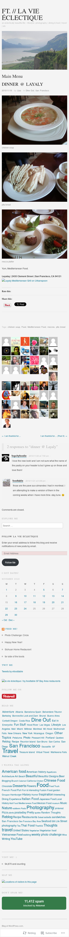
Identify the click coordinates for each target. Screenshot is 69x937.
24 (25, 608)
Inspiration (46, 794)
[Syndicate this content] (3, 628)
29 (6, 614)
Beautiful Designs (48, 776)
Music (63, 803)
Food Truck (54, 786)
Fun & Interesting (30, 790)
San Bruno (42, 741)
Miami (20, 728)
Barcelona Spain (32, 711)
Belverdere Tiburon (52, 711)
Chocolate (7, 786)
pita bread (60, 326)
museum (56, 803)
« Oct (4, 619)
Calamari (22, 780)
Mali (13, 728)
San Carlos (54, 741)
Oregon (49, 733)
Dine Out (30, 90)
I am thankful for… (11, 435)
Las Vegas (45, 724)
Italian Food (30, 798)
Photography (40, 807)
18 (34, 602)
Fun (19, 790)
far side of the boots (14, 656)
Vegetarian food (48, 830)
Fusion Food (46, 790)
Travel (10, 750)
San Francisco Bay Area (30, 821)
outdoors (16, 808)
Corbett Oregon (10, 720)
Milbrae (28, 728)
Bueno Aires (53, 715)
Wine (64, 834)
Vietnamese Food (12, 834)
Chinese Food (54, 780)
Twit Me (7, 664)
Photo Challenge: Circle (17, 635)
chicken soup (14, 326)
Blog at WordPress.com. (13, 925)
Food (24, 326)
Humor (34, 794)
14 (62, 595)
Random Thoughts (51, 812)
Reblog (6, 741)
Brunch (14, 780)
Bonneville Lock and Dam (25, 715)
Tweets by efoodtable (12, 671)
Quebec (60, 737)
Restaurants (29, 817)
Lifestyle (56, 724)
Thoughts (50, 825)
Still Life (56, 821)
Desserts (19, 785)
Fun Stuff (20, 724)
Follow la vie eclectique (20, 536)
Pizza (5, 812)
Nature (7, 807)
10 (25, 595)
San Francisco (42, 90)
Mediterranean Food (37, 326)
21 (62, 602)
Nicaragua (39, 733)
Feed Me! (11, 628)
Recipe (15, 741)
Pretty (30, 812)
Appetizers (51, 771)
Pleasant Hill (38, 737)
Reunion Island (28, 741)
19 (44, 602)
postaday (20, 812)
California (31, 780)
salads (47, 817)
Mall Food (13, 803)
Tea (18, 825)
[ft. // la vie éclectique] (34, 51)
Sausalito (46, 746)
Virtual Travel (42, 752)
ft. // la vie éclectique (22, 14)
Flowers (31, 786)
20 (53, 602)
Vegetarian (34, 830)
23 (16, 608)
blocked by (37, 904)
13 (53, 595)
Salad (40, 817)
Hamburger (16, 794)
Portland (50, 737)
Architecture (8, 776)
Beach (22, 776)
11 (34, 595)
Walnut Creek (9, 756)
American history (36, 772)
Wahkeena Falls (59, 752)
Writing (6, 839)
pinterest (59, 808)
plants (11, 812)
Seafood (46, 821)
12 (44, 595)
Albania (19, 711)
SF (53, 746)
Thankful (39, 825)
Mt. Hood (47, 728)
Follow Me (10, 562)
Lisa (19, 90)
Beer (62, 776)
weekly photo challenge (46, 834)
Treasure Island (27, 752)
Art (16, 776)
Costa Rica (24, 720)
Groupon (6, 794)
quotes (38, 812)
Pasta (23, 808)
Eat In (55, 720)
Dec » (12, 619)
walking (27, 834)
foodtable (18, 480)
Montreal (37, 728)
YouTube (16, 839)
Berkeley (6, 715)
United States (21, 830)
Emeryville (7, 724)
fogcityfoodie (19, 455)
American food (14, 771)
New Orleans (14, 733)
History (26, 794)
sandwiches (59, 817)
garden (56, 790)
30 (16, 614)
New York (27, 733)
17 (25, 602)
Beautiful (32, 776)
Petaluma (17, 737)
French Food (9, 790)
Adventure (8, 711)
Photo (26, 737)
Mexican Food (44, 803)
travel (7, 829)
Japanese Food (47, 799)
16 (16, 602)
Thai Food (28, 825)
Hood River (32, 724)
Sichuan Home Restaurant (18, 649)
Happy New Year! (13, 642)
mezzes (51, 326)
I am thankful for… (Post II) (53, 435)
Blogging (6, 780)
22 (6, 608)
